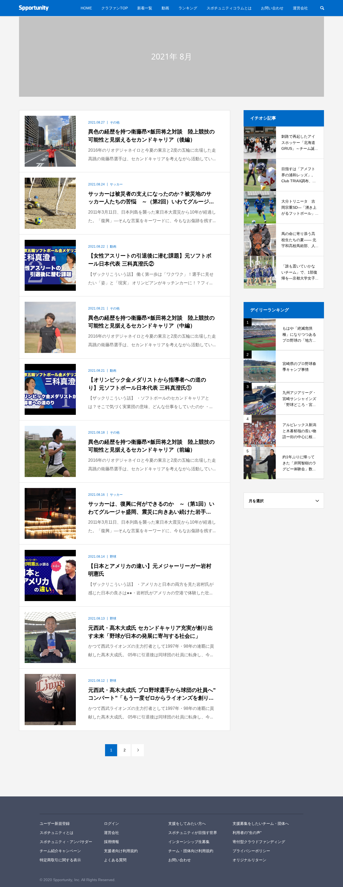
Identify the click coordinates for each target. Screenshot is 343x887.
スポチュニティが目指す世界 (192, 832)
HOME (86, 8)
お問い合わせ (272, 8)
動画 (165, 8)
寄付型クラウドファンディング (259, 842)
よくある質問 (115, 860)
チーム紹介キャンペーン (60, 851)
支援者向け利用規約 (121, 851)
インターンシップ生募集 (189, 842)
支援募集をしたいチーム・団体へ (261, 823)
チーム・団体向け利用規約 (190, 851)
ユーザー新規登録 (55, 823)
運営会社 (300, 8)
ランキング (187, 8)
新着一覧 (144, 8)
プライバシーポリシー (251, 851)
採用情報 (111, 842)
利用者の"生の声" (247, 832)
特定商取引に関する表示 (60, 860)
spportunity (58, 805)
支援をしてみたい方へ (187, 823)
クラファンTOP (114, 8)
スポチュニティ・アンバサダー (66, 842)
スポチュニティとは (56, 832)
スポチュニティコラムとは (229, 8)
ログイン (111, 823)
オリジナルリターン (249, 860)
